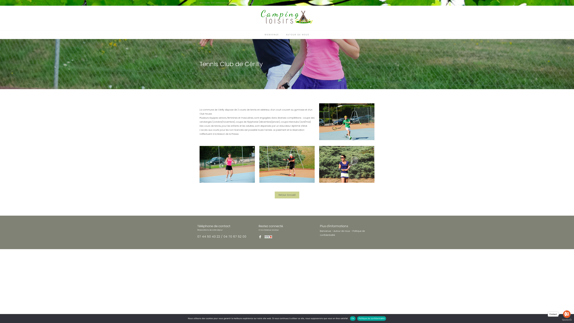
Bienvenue (325, 231)
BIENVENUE (272, 34)
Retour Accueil (287, 195)
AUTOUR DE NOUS (297, 34)
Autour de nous (341, 231)
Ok (352, 318)
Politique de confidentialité (372, 318)
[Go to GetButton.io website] (567, 320)
